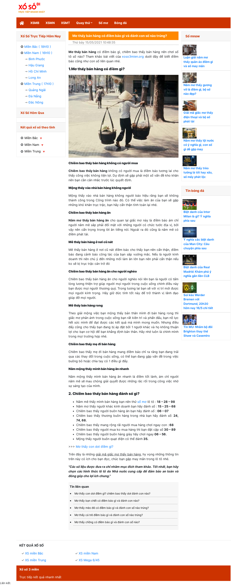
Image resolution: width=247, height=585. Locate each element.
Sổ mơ (103, 23)
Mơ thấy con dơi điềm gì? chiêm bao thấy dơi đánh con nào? (112, 493)
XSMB (34, 23)
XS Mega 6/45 (89, 560)
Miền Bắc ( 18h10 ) (37, 47)
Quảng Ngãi (37, 90)
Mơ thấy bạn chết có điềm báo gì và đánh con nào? (106, 500)
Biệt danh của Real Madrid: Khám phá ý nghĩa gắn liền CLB (197, 271)
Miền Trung (33, 151)
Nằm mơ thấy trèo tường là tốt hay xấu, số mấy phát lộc (198, 172)
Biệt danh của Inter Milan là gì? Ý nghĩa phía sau (197, 216)
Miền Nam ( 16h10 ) (38, 53)
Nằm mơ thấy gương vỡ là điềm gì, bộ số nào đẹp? (198, 89)
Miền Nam (32, 145)
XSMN (50, 23)
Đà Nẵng (35, 96)
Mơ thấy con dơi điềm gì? (95, 446)
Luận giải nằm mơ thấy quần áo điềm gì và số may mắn (198, 62)
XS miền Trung (35, 560)
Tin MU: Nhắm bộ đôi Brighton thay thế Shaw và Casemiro (198, 331)
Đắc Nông (36, 102)
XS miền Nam (88, 553)
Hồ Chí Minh (38, 71)
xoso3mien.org (133, 56)
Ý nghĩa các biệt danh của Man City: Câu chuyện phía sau (199, 244)
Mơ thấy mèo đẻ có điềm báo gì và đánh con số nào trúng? (111, 507)
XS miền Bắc (34, 553)
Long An (35, 77)
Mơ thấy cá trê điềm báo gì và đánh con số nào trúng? (108, 515)
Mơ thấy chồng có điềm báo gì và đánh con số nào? (107, 522)
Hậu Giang (36, 65)
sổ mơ (141, 402)
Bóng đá (120, 23)
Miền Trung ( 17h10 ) (39, 84)
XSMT (65, 23)
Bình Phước (37, 59)
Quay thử (83, 23)
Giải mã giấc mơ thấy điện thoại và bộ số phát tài (198, 117)
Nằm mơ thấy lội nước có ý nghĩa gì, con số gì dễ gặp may (199, 145)
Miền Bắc (31, 138)
